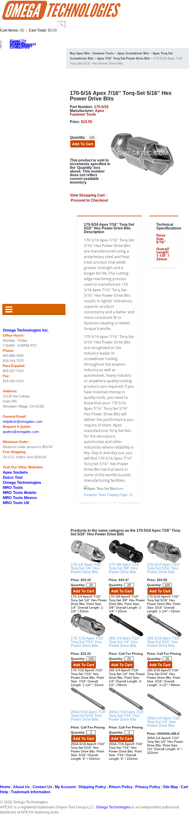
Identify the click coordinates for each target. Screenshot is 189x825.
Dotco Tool (13, 477)
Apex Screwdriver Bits (133, 53)
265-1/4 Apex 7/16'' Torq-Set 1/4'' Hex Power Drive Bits (124, 642)
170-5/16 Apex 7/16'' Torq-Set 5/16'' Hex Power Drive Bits (163, 568)
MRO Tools (13, 487)
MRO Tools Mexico (20, 497)
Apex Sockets (15, 472)
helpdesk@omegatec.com (22, 421)
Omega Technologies (22, 482)
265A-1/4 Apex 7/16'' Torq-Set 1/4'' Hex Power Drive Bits (164, 722)
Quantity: (78, 137)
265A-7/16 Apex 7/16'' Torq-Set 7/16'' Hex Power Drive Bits (127, 715)
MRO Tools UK (16, 502)
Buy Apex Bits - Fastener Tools (92, 53)
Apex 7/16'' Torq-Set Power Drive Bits (123, 58)
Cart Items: (9, 30)
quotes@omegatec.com (21, 432)
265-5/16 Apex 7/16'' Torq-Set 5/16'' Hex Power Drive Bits (163, 642)
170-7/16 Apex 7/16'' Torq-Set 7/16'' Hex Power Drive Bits (87, 642)
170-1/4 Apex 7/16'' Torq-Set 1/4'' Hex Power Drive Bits (86, 568)
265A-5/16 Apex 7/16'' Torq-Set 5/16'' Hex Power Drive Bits (88, 715)
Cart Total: (38, 30)
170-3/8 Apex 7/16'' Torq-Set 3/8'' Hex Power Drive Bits (124, 568)
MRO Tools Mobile (19, 492)
